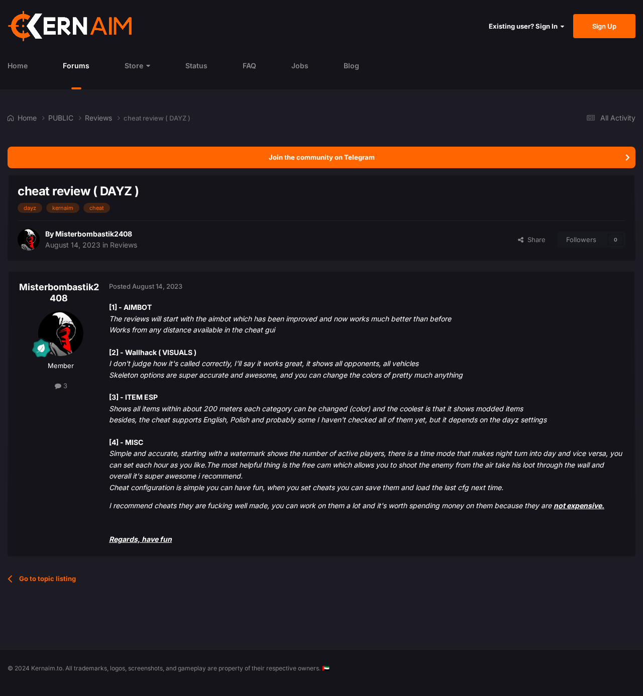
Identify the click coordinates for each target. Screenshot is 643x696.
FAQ (249, 65)
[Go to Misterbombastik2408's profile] (29, 239)
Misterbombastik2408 (93, 233)
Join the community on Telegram (322, 157)
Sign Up (604, 26)
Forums (76, 65)
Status (196, 65)
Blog (351, 65)
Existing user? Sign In (525, 26)
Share (534, 240)
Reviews (123, 245)
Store (134, 65)
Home (18, 65)
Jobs (299, 65)
